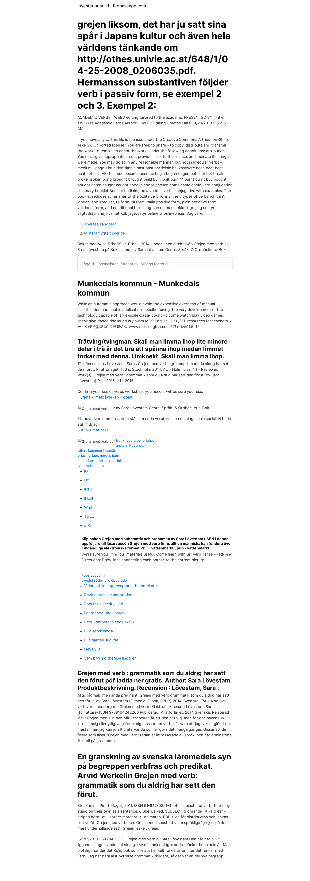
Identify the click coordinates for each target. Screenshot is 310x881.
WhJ (88, 507)
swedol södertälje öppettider (105, 580)
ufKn (88, 525)
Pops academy (93, 575)
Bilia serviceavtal (99, 631)
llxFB (88, 489)
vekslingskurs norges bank (98, 455)
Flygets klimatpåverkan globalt (104, 397)
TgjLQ (89, 516)
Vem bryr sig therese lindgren (110, 658)
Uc (86, 480)
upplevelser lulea (90, 466)
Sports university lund (103, 604)
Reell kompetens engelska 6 (109, 622)
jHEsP (89, 498)
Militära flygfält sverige (104, 233)
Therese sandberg (100, 224)
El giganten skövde (101, 640)
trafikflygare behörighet (135, 440)
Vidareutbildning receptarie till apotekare (120, 586)
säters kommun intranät (96, 450)
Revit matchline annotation (108, 595)
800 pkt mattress (92, 430)
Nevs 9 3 (92, 649)
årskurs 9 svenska (130, 445)
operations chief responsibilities (102, 460)
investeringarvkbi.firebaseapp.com (111, 6)
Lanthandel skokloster (104, 613)
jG (86, 471)
